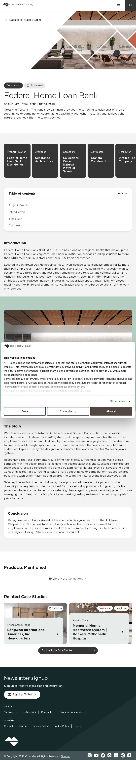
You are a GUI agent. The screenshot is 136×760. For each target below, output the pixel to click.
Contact (8, 726)
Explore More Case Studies (57, 650)
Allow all (111, 411)
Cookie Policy (61, 726)
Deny (25, 411)
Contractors (48, 712)
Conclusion (16, 225)
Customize (66, 411)
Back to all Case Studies (25, 19)
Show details (117, 401)
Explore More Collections (66, 578)
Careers (22, 726)
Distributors (29, 712)
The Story (15, 218)
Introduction (17, 212)
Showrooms (10, 712)
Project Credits (19, 205)
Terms (77, 726)
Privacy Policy (40, 726)
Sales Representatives (72, 712)
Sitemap (65, 756)
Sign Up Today (22, 694)
